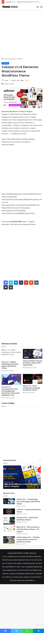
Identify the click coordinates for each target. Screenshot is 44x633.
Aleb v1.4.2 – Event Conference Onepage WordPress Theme (31, 388)
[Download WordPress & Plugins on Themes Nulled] (10, 6)
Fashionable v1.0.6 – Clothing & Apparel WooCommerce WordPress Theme (28, 539)
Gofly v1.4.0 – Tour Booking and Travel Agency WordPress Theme (28, 501)
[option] (22, 477)
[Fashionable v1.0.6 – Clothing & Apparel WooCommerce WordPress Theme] (9, 540)
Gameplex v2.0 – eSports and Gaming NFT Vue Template (24, 2)
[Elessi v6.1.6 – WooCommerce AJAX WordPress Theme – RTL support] (9, 529)
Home (5, 59)
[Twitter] (11, 282)
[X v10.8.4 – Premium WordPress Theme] (9, 511)
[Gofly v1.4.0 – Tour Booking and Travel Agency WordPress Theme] (9, 501)
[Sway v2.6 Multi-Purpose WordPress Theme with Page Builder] (32, 354)
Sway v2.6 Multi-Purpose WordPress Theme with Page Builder (32, 363)
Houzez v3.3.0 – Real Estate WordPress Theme (27, 518)
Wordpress (12, 59)
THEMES (20, 59)
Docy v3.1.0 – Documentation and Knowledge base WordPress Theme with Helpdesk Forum (11, 391)
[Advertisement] (22, 34)
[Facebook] (6, 282)
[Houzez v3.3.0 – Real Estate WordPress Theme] (9, 520)
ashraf (6, 80)
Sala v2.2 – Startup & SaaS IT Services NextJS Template (20, 485)
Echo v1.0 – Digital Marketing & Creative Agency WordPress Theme (10, 365)
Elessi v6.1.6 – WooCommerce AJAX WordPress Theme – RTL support (28, 529)
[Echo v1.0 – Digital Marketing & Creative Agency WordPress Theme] (11, 354)
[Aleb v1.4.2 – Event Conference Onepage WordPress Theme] (32, 379)
